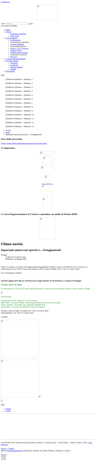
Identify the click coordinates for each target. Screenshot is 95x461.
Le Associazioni (11, 38)
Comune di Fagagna (47, 183)
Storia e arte (14, 36)
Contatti (13, 69)
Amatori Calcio (15, 50)
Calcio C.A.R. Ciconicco (19, 48)
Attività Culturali (16, 67)
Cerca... (4, 23)
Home (8, 30)
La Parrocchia (15, 40)
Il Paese (8, 32)
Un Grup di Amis (12, 61)
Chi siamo (14, 63)
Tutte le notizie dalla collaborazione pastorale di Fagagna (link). (24, 143)
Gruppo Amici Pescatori (19, 53)
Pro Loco (13, 57)
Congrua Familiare (17, 44)
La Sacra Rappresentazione (15, 59)
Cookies (11, 449)
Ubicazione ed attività (18, 34)
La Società (14, 65)
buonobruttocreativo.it (15, 451)
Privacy (3, 449)
